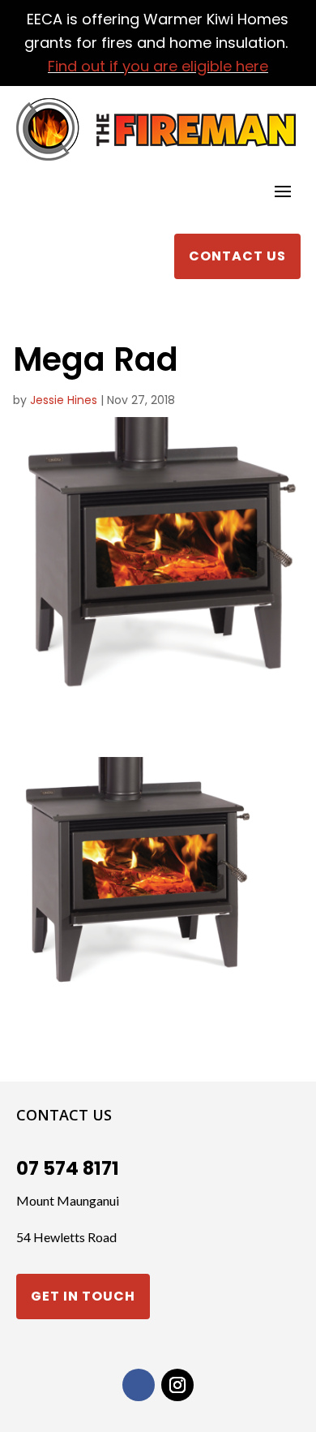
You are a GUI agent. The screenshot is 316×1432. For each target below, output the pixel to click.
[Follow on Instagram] (177, 1385)
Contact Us (237, 256)
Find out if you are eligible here (158, 66)
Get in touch (83, 1296)
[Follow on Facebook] (138, 1385)
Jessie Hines (63, 400)
